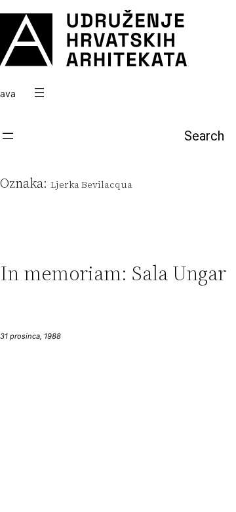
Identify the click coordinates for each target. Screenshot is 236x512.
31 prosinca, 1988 (30, 336)
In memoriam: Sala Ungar (113, 273)
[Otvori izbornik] (39, 92)
